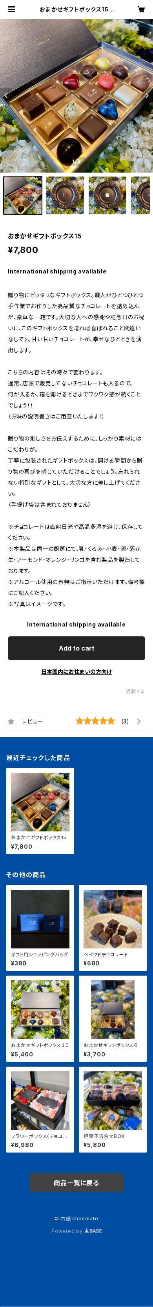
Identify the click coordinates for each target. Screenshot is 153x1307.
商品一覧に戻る (76, 1183)
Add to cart (77, 648)
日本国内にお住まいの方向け (76, 671)
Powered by (67, 1231)
